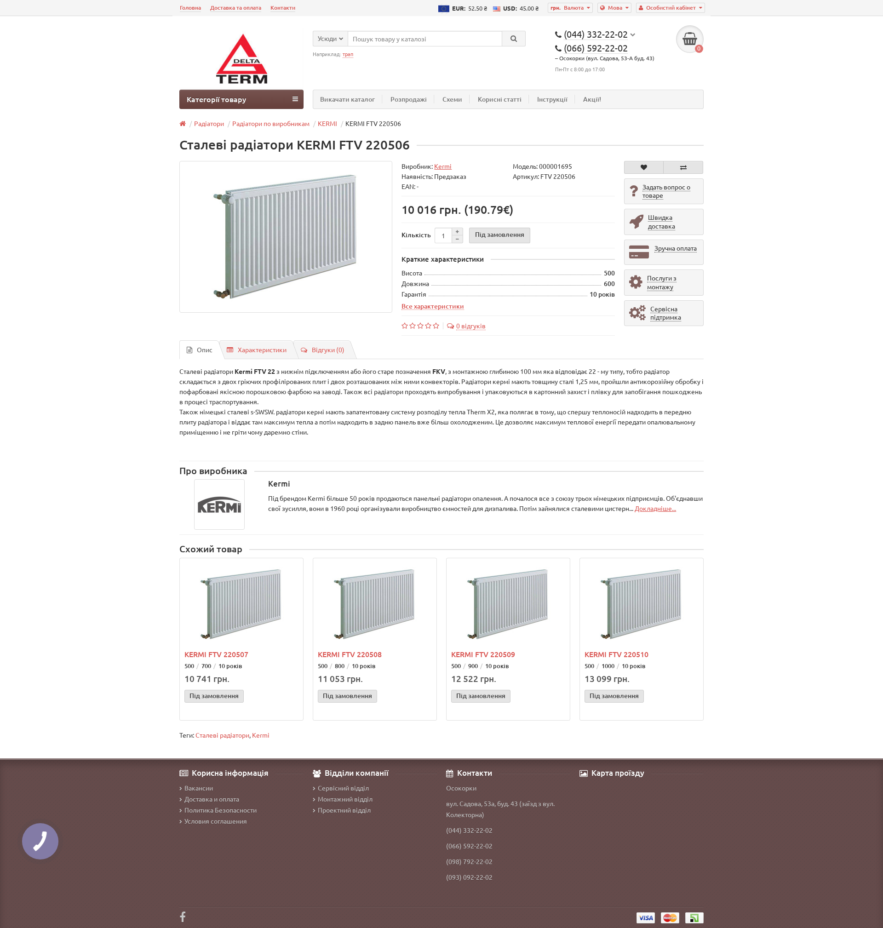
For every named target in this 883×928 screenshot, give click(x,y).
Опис (204, 349)
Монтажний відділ (345, 799)
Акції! (592, 99)
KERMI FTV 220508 (350, 654)
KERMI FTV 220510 (616, 654)
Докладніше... (655, 508)
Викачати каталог (347, 99)
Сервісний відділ (343, 788)
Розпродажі (408, 99)
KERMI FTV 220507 (216, 654)
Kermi (260, 735)
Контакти (282, 7)
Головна (190, 7)
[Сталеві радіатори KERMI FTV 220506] (285, 237)
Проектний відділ (344, 810)
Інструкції (552, 99)
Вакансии (198, 788)
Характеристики (262, 349)
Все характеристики (432, 306)
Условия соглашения (215, 821)
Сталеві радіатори (222, 735)
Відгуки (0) (328, 349)
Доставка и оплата (211, 799)
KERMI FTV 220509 (483, 654)
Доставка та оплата (235, 7)
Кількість (416, 234)
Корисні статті (500, 99)
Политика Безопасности (220, 810)
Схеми (452, 99)
